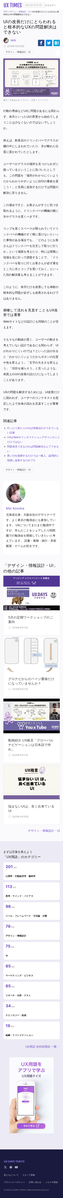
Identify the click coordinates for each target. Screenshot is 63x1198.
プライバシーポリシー (14, 1182)
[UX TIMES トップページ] (13, 5)
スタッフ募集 (28, 1174)
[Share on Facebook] (41, 43)
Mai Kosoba (15, 508)
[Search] (40, 5)
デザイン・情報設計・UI (19, 11)
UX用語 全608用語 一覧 (41, 1046)
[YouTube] (16, 1167)
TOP (5, 11)
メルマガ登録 (51, 1182)
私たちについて (11, 1174)
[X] (5, 1167)
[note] (10, 1167)
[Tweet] (49, 43)
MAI (13, 40)
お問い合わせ (35, 1182)
